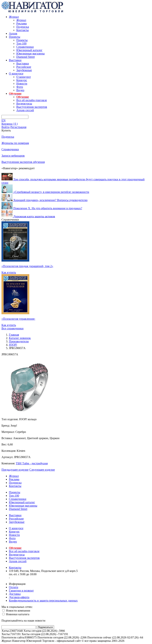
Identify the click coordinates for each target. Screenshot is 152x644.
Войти (5, 127)
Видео (20, 90)
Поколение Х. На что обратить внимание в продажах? (47, 208)
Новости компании (17, 610)
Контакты (22, 30)
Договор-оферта (19, 597)
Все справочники (12, 328)
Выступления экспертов (31, 106)
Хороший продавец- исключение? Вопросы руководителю (50, 200)
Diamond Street (25, 56)
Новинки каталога (17, 614)
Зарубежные (24, 70)
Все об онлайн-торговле (31, 100)
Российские (23, 66)
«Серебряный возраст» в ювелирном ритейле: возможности (51, 192)
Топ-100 (21, 43)
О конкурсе (16, 73)
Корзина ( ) (9, 123)
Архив (13, 33)
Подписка (22, 26)
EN (3, 120)
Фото (19, 86)
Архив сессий (25, 110)
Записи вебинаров (13, 155)
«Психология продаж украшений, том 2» (27, 266)
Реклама (21, 23)
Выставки (15, 60)
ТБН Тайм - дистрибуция (32, 463)
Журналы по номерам (15, 143)
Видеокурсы (24, 103)
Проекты (14, 36)
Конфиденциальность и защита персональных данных (43, 600)
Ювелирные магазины (30, 53)
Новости (21, 83)
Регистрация (18, 127)
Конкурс (21, 80)
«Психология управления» (18, 318)
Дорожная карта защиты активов (34, 216)
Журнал (14, 16)
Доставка (15, 593)
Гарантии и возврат (21, 590)
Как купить (8, 272)
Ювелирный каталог (29, 50)
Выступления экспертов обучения (23, 162)
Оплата (13, 587)
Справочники (25, 46)
